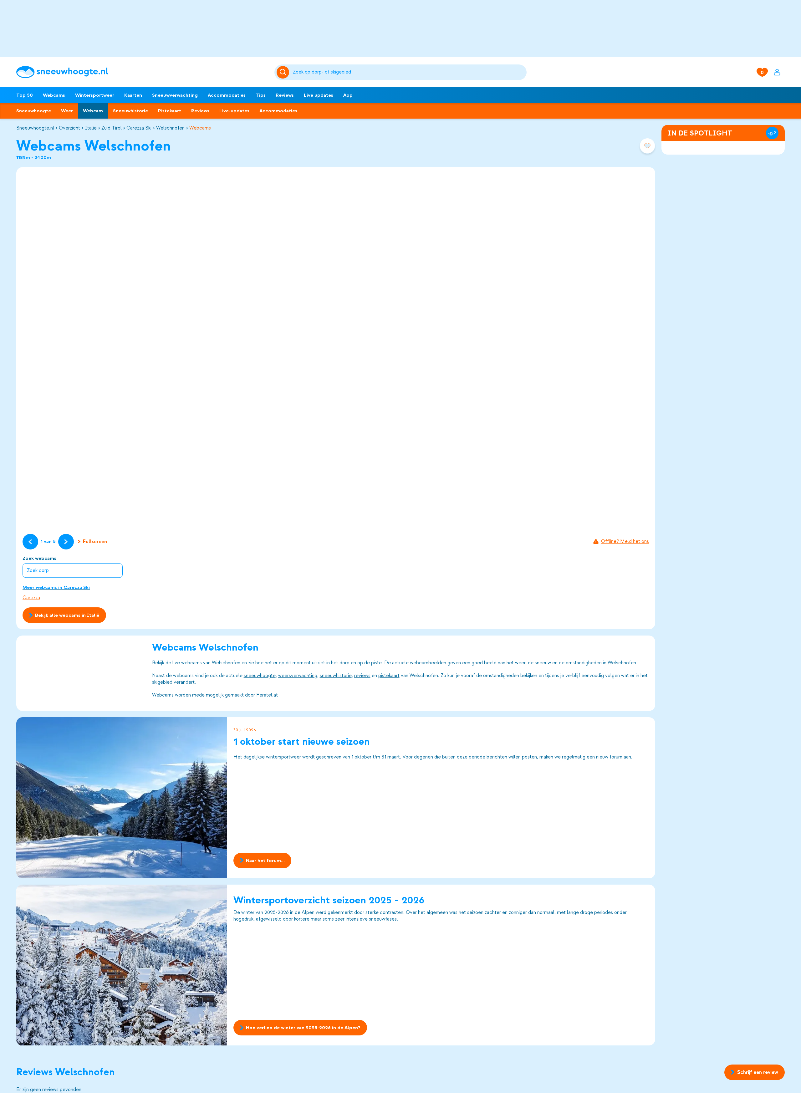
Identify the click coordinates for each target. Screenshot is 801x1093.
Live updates (318, 95)
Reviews (285, 95)
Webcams (54, 95)
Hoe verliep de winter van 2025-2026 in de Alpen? (303, 1028)
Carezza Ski (138, 128)
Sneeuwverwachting (175, 95)
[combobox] (408, 72)
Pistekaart (169, 111)
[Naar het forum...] (121, 797)
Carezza (31, 598)
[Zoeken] (408, 72)
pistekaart (389, 675)
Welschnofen (170, 128)
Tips (261, 95)
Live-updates (234, 111)
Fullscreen (95, 542)
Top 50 (24, 95)
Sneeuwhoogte (33, 111)
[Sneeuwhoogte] (142, 72)
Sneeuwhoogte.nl (35, 128)
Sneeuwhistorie (130, 111)
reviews (362, 675)
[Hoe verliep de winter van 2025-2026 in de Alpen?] (121, 965)
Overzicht (69, 128)
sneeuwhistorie (336, 675)
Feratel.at (267, 695)
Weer (67, 111)
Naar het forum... (265, 860)
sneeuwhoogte (260, 675)
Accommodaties (227, 95)
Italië (91, 128)
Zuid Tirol (111, 128)
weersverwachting (297, 675)
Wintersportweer (94, 95)
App (348, 95)
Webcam (93, 111)
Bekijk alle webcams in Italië (67, 615)
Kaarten (133, 95)
